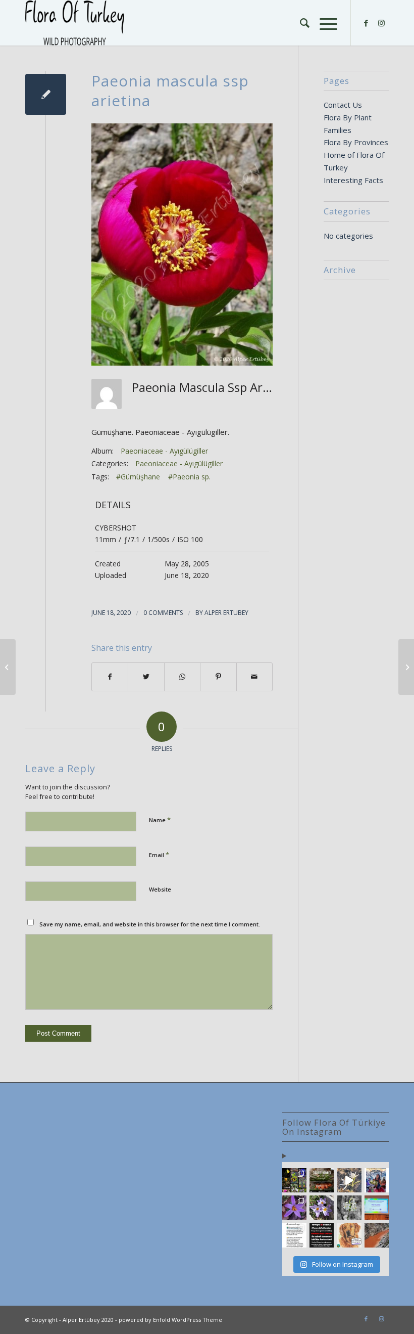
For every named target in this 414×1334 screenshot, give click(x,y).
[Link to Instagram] (381, 22)
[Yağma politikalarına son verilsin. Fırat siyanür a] (377, 1235)
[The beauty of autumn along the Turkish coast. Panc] (349, 1180)
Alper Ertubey (226, 612)
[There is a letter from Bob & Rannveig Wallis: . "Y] (294, 1180)
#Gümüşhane (138, 476)
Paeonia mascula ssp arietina (170, 90)
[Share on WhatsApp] (182, 677)
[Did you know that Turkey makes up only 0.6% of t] (321, 1180)
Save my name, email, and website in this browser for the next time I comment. (149, 924)
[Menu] (323, 23)
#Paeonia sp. (189, 476)
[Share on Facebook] (110, 677)
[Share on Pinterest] (218, 677)
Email (159, 854)
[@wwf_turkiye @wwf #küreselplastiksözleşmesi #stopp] (294, 1235)
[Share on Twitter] (146, 677)
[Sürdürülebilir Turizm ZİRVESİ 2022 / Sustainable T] (377, 1207)
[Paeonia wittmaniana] (8, 667)
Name (160, 819)
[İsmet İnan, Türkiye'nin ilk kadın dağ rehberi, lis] (377, 1180)
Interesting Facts (353, 180)
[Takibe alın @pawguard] (321, 1235)
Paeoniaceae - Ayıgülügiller (164, 451)
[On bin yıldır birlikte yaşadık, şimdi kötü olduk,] (349, 1235)
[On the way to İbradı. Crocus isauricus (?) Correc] (321, 1207)
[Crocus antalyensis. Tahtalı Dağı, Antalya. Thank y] (294, 1207)
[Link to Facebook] (366, 22)
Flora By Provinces (356, 142)
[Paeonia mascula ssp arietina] (45, 94)
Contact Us (343, 105)
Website (160, 889)
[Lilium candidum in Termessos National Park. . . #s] (349, 1207)
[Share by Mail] (254, 677)
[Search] (299, 23)
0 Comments (163, 612)
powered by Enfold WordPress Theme (170, 1319)
